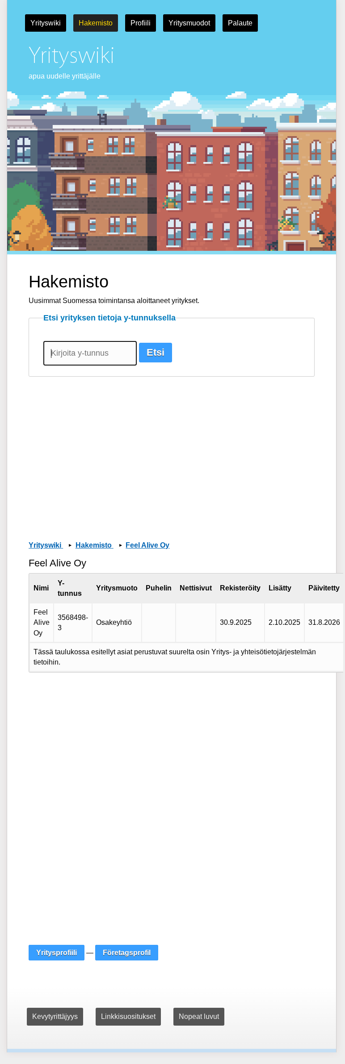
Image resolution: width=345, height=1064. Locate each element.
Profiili (140, 23)
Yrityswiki (45, 23)
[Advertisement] (172, 446)
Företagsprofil (127, 952)
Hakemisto (96, 23)
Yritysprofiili (56, 952)
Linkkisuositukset (128, 1016)
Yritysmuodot (189, 23)
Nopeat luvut (199, 1016)
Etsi (155, 352)
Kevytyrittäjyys (55, 1016)
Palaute (240, 23)
